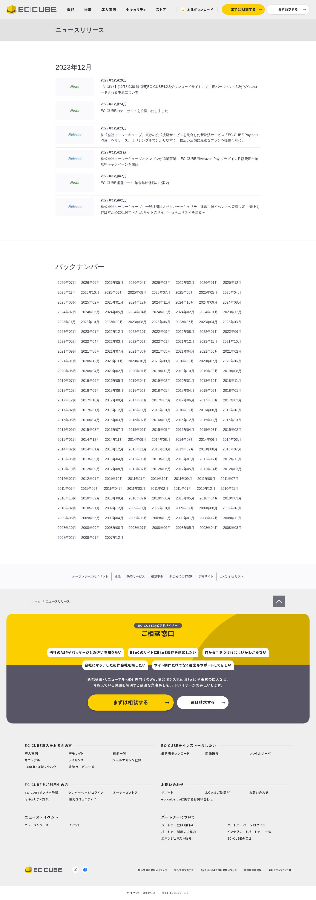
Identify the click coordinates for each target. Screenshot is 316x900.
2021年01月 (67, 361)
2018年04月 (185, 390)
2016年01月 (161, 420)
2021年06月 (138, 351)
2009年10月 (161, 508)
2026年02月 (185, 282)
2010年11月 (230, 488)
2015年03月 (208, 430)
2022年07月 (208, 331)
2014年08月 (161, 439)
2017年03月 (232, 400)
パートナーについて (178, 817)
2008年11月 (232, 518)
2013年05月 (90, 459)
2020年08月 (184, 361)
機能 (71, 9)
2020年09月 (161, 361)
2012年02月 (67, 479)
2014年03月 (232, 439)
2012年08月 (114, 469)
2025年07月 (161, 292)
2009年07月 (232, 508)
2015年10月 (232, 420)
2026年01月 (208, 282)
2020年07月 (208, 361)
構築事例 (157, 576)
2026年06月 (90, 282)
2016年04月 (90, 420)
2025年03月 (67, 302)
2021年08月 (90, 351)
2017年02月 (67, 410)
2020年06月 (232, 361)
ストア (161, 9)
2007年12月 (114, 537)
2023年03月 (232, 322)
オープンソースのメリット (90, 576)
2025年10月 (90, 292)
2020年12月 (90, 361)
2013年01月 (185, 459)
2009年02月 (161, 518)
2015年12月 (185, 420)
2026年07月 (67, 282)
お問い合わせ (172, 784)
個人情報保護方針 (184, 869)
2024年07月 (67, 312)
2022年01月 (161, 341)
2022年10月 (138, 331)
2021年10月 (232, 341)
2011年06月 (67, 488)
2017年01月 (90, 410)
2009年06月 (67, 518)
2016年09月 (184, 410)
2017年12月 (67, 400)
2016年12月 (114, 410)
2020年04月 (90, 371)
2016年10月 (161, 410)
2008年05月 (185, 528)
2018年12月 (208, 380)
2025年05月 (208, 292)
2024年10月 (184, 302)
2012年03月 (232, 469)
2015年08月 (90, 430)
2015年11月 (208, 420)
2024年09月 (208, 302)
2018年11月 (232, 380)
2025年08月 (137, 292)
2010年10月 (67, 498)
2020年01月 (138, 371)
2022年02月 (138, 341)
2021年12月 (185, 341)
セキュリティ (136, 9)
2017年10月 (90, 400)
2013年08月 (208, 449)
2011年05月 (90, 488)
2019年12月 (161, 371)
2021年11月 (208, 341)
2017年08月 (138, 400)
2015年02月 (232, 430)
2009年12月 (114, 508)
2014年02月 (67, 449)
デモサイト (205, 576)
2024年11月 (161, 302)
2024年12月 (138, 302)
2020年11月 (114, 361)
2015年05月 (161, 430)
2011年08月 (206, 479)
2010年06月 (161, 498)
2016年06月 (67, 420)
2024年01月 (208, 312)
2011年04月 (113, 488)
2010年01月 (90, 508)
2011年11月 (137, 479)
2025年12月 (232, 282)
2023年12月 (232, 312)
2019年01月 (185, 380)
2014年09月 (137, 439)
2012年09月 (90, 469)
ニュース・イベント (41, 817)
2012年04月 (208, 469)
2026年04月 (138, 282)
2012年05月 (185, 469)
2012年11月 (232, 459)
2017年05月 (208, 400)
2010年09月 (90, 498)
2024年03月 (161, 312)
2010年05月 (185, 498)
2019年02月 (161, 380)
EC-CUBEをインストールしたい (188, 745)
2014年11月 (114, 439)
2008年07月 (138, 528)
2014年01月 (90, 449)
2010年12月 (206, 488)
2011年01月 (183, 488)
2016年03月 (114, 420)
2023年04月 (208, 322)
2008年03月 (232, 528)
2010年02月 (67, 508)
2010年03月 (232, 498)
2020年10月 (137, 361)
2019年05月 (114, 380)
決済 (88, 9)
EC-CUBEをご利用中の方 (46, 784)
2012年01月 (90, 479)
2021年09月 (67, 351)
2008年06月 (161, 528)
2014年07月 (184, 439)
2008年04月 (208, 528)
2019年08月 (232, 371)
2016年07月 (232, 410)
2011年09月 (183, 479)
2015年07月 (114, 430)
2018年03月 (208, 390)
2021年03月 (208, 351)
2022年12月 (114, 331)
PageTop (279, 598)
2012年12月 (208, 459)
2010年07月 (138, 498)
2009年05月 (90, 518)
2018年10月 (67, 390)
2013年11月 (138, 449)
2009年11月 (138, 508)
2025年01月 (114, 302)
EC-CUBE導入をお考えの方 (48, 745)
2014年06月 (208, 439)
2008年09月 (90, 528)
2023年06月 (161, 322)
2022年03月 (114, 341)
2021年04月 (185, 351)
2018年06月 (138, 390)
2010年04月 (208, 498)
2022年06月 (232, 331)
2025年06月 (184, 292)
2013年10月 (161, 449)
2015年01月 (67, 439)
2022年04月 (90, 341)
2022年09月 (161, 331)
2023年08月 (137, 322)
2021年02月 (232, 351)
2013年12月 (114, 449)
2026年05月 (114, 282)
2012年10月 (67, 469)
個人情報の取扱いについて (152, 869)
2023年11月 (67, 322)
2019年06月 (90, 380)
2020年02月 (114, 371)
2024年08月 (232, 302)
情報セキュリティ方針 (279, 869)
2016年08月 (208, 410)
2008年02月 (67, 537)
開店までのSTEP (180, 576)
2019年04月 (138, 380)
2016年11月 (138, 410)
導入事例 (109, 9)
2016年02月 (138, 420)
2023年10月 (90, 322)
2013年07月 (232, 449)
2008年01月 (90, 537)
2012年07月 (138, 469)
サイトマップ (133, 892)
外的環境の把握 (252, 869)
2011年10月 (160, 479)
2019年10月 (185, 371)
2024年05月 (114, 312)
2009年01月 (185, 518)
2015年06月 (138, 430)
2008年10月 (67, 528)
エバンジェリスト (232, 576)
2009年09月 (184, 508)
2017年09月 (114, 400)
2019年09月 (208, 371)
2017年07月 (161, 400)
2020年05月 (67, 371)
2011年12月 (114, 479)
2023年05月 (184, 322)
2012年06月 (161, 469)
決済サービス (136, 576)
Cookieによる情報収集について (219, 869)
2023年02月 (67, 331)
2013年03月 (138, 459)
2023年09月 (113, 322)
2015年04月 (185, 430)
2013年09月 (184, 449)
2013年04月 (114, 459)
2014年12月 (90, 439)
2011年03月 (136, 488)
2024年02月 (185, 312)
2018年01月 (232, 390)
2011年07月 (230, 479)
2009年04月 (114, 518)
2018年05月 (161, 390)
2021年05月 (161, 351)
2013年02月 (161, 459)
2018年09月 (90, 390)
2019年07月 (67, 380)
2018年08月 (114, 390)
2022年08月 (185, 331)
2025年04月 (232, 292)
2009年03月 (138, 518)
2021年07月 (114, 351)
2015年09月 (67, 430)
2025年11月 (67, 292)
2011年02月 (159, 488)
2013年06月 (67, 459)
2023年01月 (90, 331)
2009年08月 (208, 508)
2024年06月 (90, 312)
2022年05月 (67, 341)
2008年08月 (114, 528)
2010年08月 (114, 498)
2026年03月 (161, 282)
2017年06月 (185, 400)
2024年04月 (138, 312)
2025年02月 (90, 302)
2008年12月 (208, 518)
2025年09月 (113, 292)
